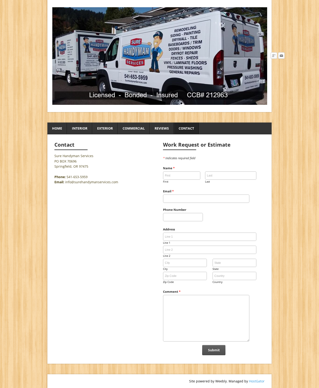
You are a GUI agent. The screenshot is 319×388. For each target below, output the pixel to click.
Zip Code (168, 282)
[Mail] (281, 55)
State (216, 269)
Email (168, 191)
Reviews (162, 128)
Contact (186, 128)
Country (218, 282)
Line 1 (166, 242)
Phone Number (174, 210)
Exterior (105, 128)
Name (169, 168)
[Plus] (274, 55)
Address (169, 229)
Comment (172, 291)
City (165, 269)
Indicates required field (179, 158)
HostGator (257, 381)
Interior (79, 128)
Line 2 (166, 255)
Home (57, 128)
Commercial (134, 128)
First (165, 181)
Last (207, 181)
